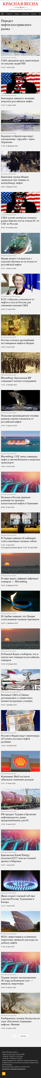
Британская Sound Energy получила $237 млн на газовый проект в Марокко (18, 858)
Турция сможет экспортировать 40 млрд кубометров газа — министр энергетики (18, 980)
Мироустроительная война (10, 692)
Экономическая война (8, 57)
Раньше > (23, 1036)
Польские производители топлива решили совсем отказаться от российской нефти (20, 418)
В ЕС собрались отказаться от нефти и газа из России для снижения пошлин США (17, 302)
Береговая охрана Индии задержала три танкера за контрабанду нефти (15, 179)
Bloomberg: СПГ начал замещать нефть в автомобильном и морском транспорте (20, 459)
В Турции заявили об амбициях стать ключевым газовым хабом (19, 539)
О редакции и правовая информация (13, 1069)
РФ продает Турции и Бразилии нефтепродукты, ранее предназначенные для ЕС (18, 817)
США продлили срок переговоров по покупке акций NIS (20, 61)
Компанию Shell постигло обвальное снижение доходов (17, 778)
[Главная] (20, 6)
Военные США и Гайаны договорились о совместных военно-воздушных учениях (17, 698)
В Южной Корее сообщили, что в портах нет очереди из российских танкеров (20, 657)
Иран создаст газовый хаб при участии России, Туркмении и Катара (18, 899)
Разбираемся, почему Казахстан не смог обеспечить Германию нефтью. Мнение (20, 1021)
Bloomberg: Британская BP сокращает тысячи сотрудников (18, 379)
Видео (17, 14)
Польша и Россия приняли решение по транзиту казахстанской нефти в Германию (19, 500)
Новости (9, 14)
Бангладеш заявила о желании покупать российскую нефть (17, 99)
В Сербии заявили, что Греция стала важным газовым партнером (20, 617)
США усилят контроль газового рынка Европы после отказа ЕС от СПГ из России (20, 220)
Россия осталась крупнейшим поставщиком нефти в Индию (17, 341)
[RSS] (12, 28)
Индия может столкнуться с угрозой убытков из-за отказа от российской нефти (19, 261)
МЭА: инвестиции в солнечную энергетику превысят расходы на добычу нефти (19, 939)
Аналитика (25, 14)
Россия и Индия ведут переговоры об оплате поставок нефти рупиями (20, 738)
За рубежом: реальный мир (10, 296)
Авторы (33, 14)
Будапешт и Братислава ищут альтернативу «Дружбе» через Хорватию (18, 139)
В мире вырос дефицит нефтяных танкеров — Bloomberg (20, 580)
